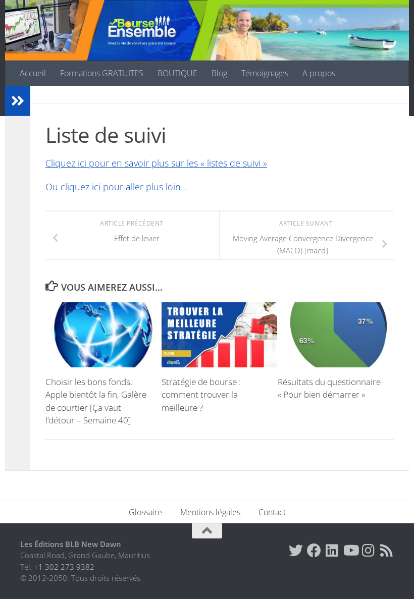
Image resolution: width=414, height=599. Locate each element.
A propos (318, 73)
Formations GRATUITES (101, 73)
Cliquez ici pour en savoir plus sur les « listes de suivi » (156, 163)
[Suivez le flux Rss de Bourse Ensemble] (387, 550)
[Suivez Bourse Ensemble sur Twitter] (296, 550)
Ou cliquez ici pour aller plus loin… (116, 187)
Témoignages (264, 73)
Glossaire (145, 512)
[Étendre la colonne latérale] (17, 101)
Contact (272, 512)
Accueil (33, 73)
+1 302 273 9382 (64, 567)
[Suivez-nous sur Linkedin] (332, 550)
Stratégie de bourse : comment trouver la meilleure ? (201, 394)
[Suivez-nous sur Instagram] (368, 550)
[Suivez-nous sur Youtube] (350, 550)
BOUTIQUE (177, 73)
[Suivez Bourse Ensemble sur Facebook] (314, 550)
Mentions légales (210, 512)
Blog (219, 73)
